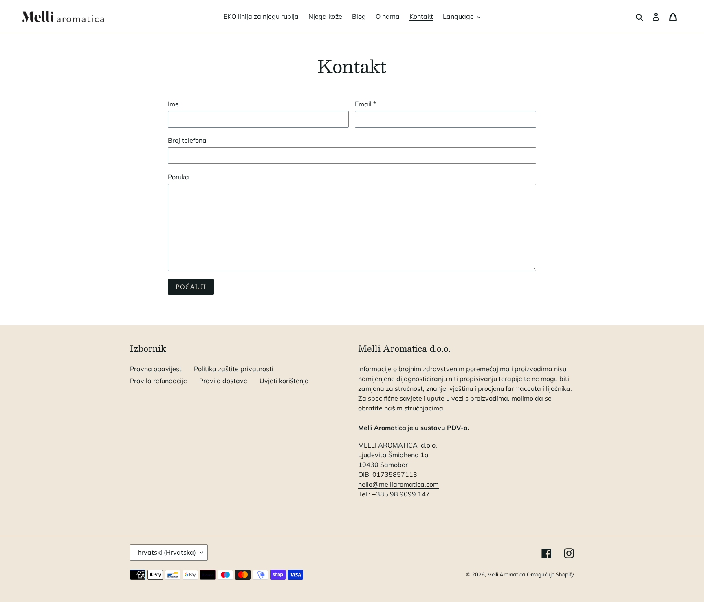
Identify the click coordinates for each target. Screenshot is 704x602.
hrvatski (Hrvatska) (167, 552)
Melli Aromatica (506, 574)
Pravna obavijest (156, 369)
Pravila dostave (223, 381)
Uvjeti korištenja (284, 381)
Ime (173, 104)
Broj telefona (187, 140)
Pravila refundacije (158, 381)
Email (365, 104)
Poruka (178, 177)
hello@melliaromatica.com (398, 484)
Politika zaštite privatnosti (233, 369)
